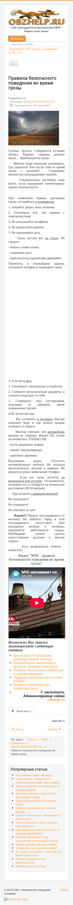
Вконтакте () (24, 711)
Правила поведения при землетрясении (31, 686)
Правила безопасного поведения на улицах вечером (38, 672)
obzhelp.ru (56, 700)
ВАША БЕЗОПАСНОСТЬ (39, 102)
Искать (18, 38)
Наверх (64, 890)
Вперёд (53, 729)
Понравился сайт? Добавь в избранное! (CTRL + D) (33, 50)
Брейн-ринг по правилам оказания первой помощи (32, 657)
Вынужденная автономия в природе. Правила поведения (35, 664)
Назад (19, 729)
